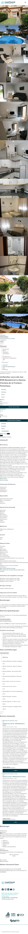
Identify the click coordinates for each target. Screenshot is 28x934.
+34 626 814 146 (13, 897)
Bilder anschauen (4, 336)
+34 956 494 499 (5, 897)
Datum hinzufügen (14, 407)
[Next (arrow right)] (1, 713)
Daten (1, 403)
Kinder (1, 415)
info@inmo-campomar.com (8, 899)
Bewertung (5, 369)
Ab (0, 399)
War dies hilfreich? (14, 854)
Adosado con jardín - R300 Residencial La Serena (14, 776)
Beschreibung (3, 346)
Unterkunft (5, 365)
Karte (4, 368)
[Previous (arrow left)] (0, 713)
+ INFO (15, 770)
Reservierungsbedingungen (9, 366)
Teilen (2, 341)
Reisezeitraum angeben (14, 420)
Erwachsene (3, 409)
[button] (26, 3)
